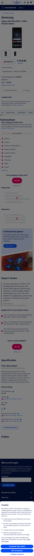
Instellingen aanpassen (17, 554)
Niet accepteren (17, 551)
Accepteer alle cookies (17, 546)
